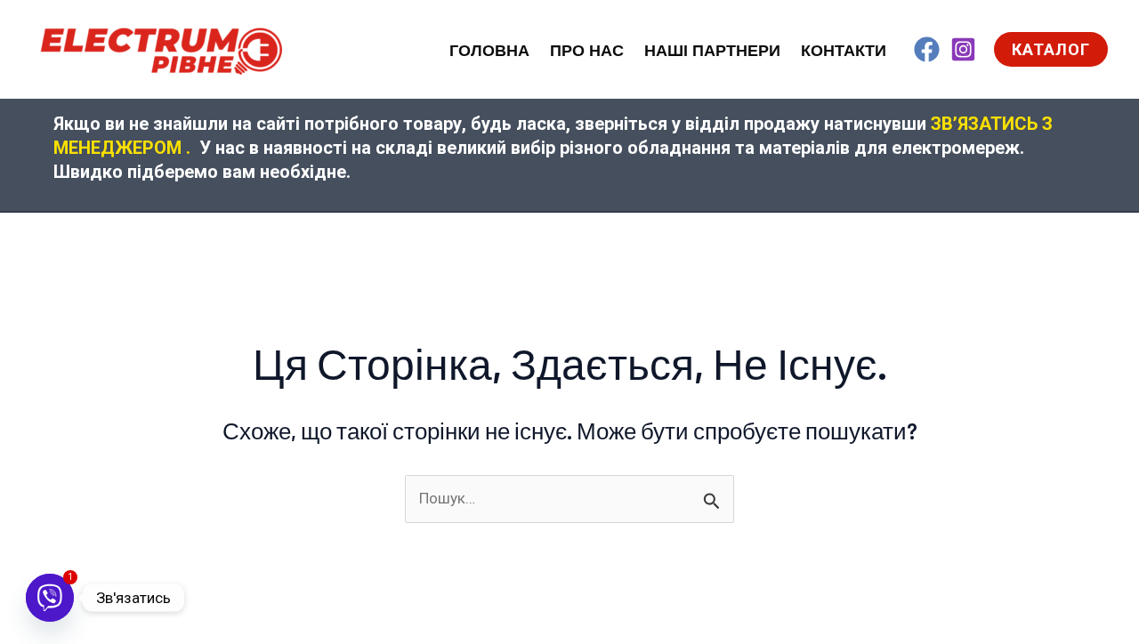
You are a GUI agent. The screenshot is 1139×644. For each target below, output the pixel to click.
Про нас (587, 51)
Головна (489, 51)
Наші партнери (712, 51)
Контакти (843, 51)
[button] (1051, 49)
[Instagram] (963, 49)
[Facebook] (927, 49)
